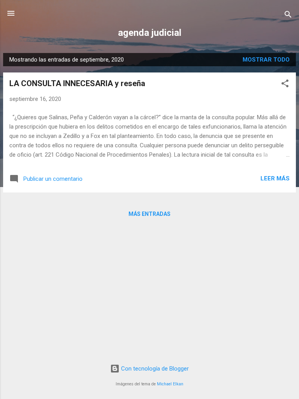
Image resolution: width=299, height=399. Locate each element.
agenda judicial (149, 32)
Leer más (275, 178)
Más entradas (149, 214)
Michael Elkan (170, 384)
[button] (285, 85)
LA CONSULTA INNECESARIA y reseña (77, 83)
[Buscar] (288, 16)
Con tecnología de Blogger (154, 368)
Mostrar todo (266, 59)
